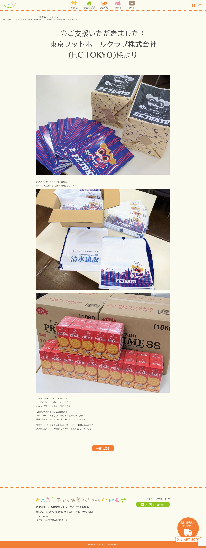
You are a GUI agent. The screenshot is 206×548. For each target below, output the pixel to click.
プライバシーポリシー (158, 498)
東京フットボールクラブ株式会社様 (51, 181)
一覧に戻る (103, 448)
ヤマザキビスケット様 (45, 402)
